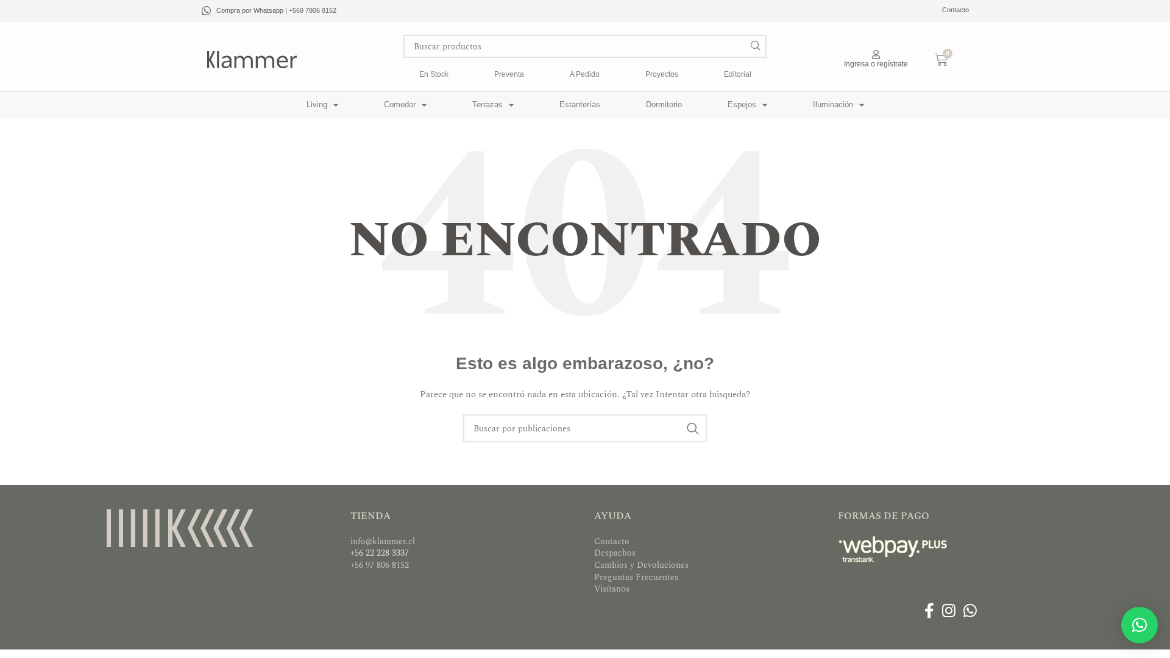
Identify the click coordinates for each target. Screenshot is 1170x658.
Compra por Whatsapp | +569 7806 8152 (276, 10)
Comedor (400, 104)
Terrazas (487, 104)
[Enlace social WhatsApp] (970, 612)
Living (317, 104)
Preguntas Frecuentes (636, 577)
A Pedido (585, 74)
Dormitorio (664, 104)
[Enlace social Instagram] (948, 612)
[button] (1139, 625)
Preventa (509, 74)
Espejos (742, 104)
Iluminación (833, 104)
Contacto (955, 9)
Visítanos (611, 588)
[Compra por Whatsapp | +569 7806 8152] (206, 10)
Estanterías (579, 104)
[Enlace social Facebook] (929, 612)
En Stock (433, 74)
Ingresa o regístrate (876, 64)
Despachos (615, 553)
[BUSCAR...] (755, 46)
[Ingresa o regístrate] (876, 54)
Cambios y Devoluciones (641, 565)
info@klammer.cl (382, 541)
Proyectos (661, 74)
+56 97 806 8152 (379, 565)
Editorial (737, 74)
